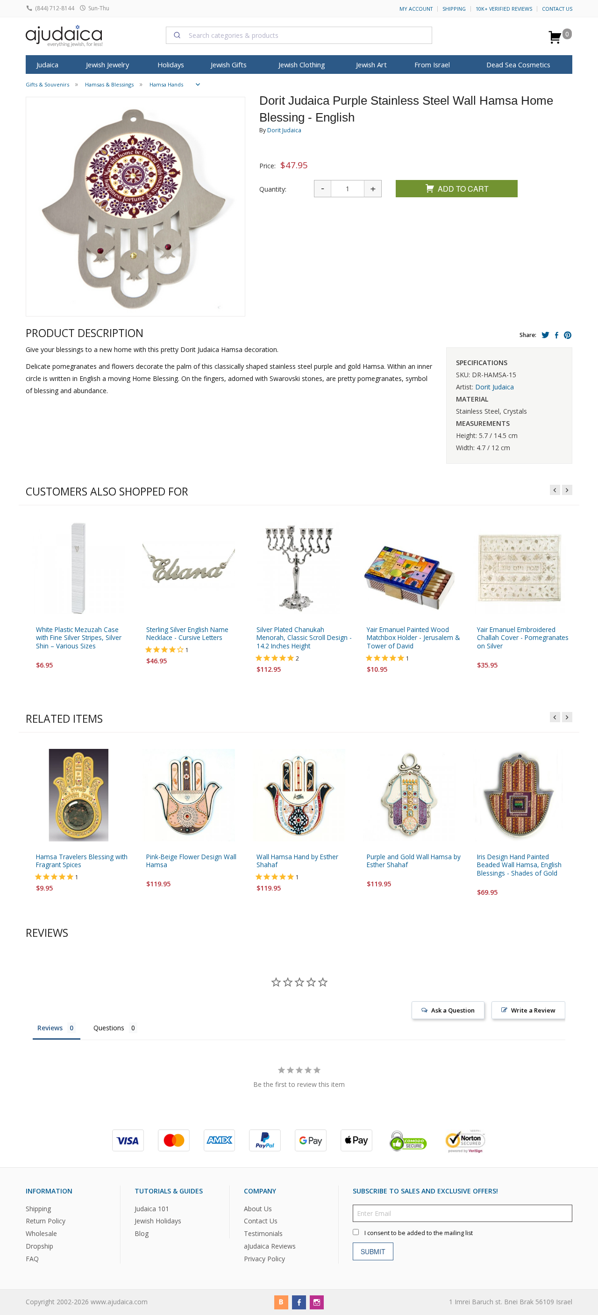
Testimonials (263, 1233)
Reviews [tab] (50, 1027)
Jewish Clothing (301, 64)
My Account (416, 9)
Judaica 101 (152, 1208)
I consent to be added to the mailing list (418, 1232)
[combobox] (299, 35)
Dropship (39, 1246)
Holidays (170, 64)
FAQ (32, 1258)
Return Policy (45, 1220)
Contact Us (557, 9)
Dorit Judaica (284, 130)
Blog (142, 1233)
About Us (258, 1208)
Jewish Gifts (229, 64)
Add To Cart (463, 188)
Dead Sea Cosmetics (518, 64)
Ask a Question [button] (453, 1010)
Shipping (454, 9)
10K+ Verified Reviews (504, 9)
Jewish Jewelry (107, 64)
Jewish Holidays (158, 1220)
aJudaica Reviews (270, 1246)
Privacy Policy (264, 1258)
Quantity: (272, 189)
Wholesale (41, 1233)
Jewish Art (371, 64)
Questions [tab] (108, 1027)
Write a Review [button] (533, 1010)
